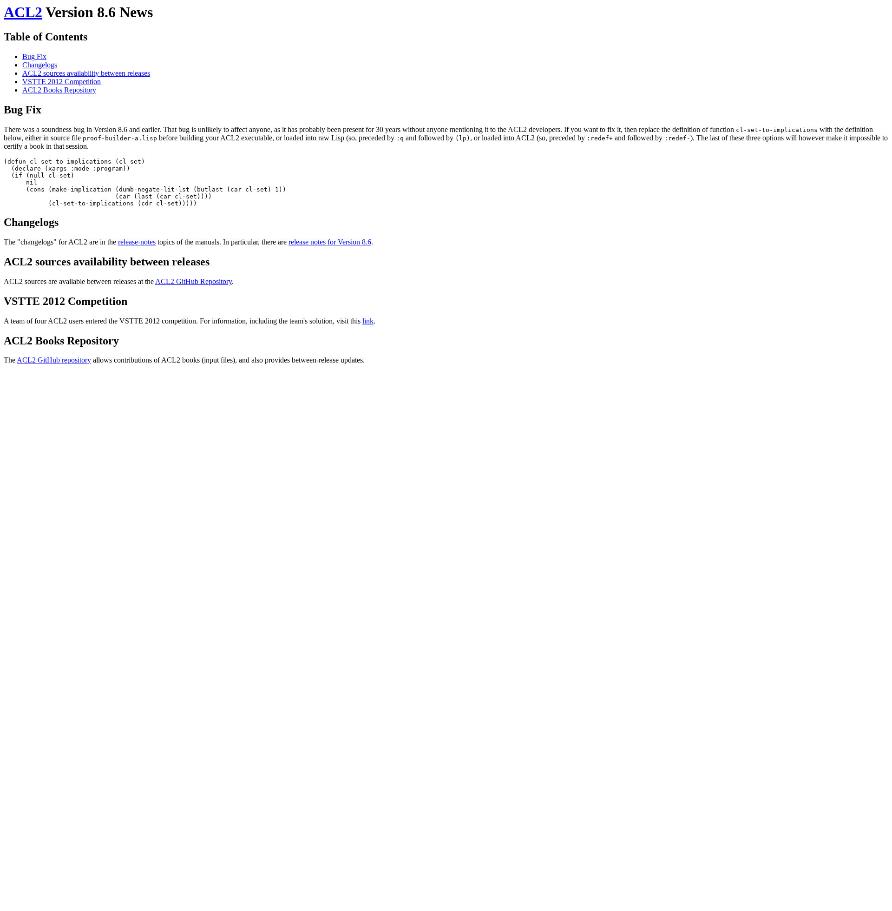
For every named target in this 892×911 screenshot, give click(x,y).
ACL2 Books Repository (59, 90)
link (368, 321)
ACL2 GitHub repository (54, 360)
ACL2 (23, 12)
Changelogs (39, 65)
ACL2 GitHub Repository (193, 281)
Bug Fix (34, 56)
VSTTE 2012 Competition (61, 82)
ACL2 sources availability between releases (86, 73)
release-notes (137, 242)
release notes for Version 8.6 (330, 242)
